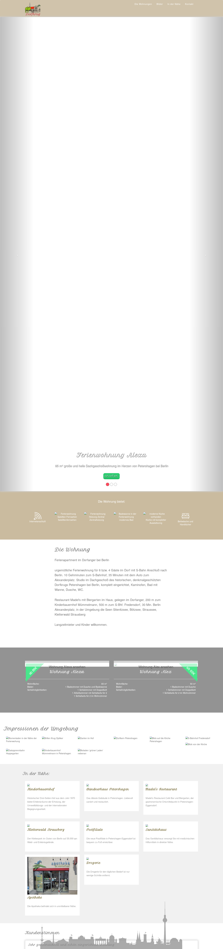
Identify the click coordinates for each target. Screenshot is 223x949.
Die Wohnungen (143, 3)
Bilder (160, 3)
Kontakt (189, 3)
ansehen (111, 476)
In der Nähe (174, 3)
